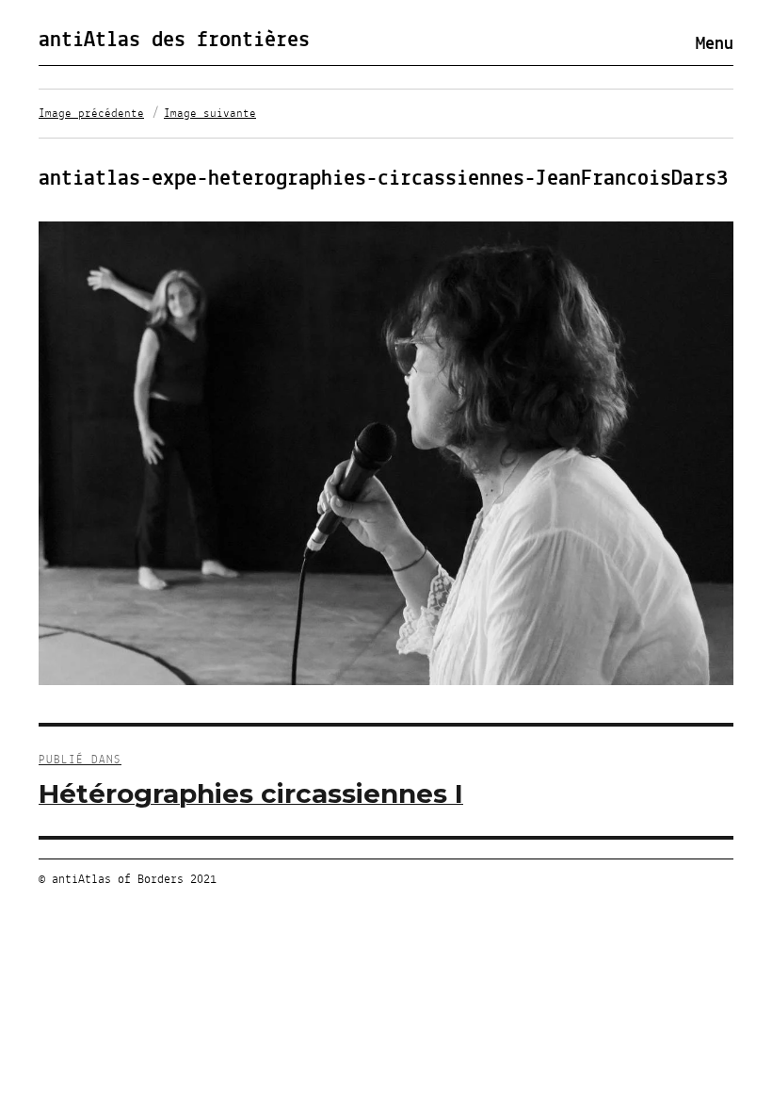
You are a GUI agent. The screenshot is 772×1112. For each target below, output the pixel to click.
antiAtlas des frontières (174, 40)
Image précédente (91, 114)
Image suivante (210, 114)
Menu (714, 44)
